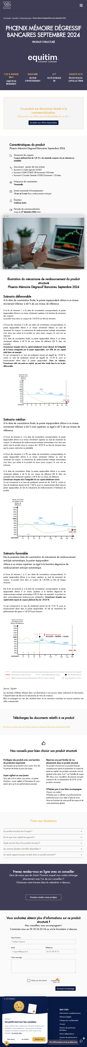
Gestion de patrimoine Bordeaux (67, 1029)
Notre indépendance (67, 1034)
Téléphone (49, 948)
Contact (62, 1024)
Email (13, 948)
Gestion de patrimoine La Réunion (68, 1038)
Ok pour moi (39, 1039)
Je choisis (25, 1039)
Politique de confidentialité (69, 1020)
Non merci (11, 1039)
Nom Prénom (16, 938)
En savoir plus (17, 1033)
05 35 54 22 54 (38, 929)
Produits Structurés (25, 18)
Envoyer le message (65, 988)
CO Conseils (7, 18)
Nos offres (15, 18)
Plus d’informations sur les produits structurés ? (65, 1042)
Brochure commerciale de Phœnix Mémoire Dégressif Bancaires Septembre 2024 (36, 727)
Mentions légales (65, 1017)
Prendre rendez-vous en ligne (43, 897)
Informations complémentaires (70, 1013)
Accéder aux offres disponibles (43, 122)
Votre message (16, 957)
